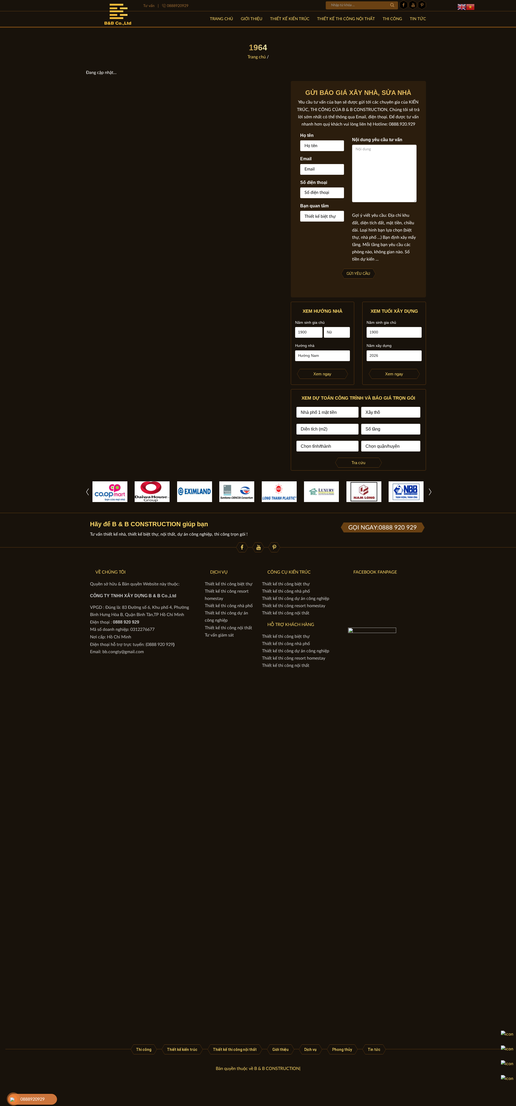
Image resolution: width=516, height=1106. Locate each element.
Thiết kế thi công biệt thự (228, 584)
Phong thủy (342, 1049)
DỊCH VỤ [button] (219, 572)
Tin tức (418, 19)
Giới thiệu (280, 1049)
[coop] (109, 491)
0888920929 (32, 1099)
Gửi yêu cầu (358, 274)
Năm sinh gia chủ (310, 322)
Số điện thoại (313, 182)
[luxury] (321, 491)
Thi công (392, 19)
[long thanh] (279, 491)
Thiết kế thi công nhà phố (229, 606)
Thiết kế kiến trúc (289, 19)
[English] (461, 7)
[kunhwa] (236, 491)
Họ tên (307, 135)
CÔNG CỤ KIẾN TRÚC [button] (289, 572)
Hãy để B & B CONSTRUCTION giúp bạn (149, 524)
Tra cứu (358, 462)
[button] (430, 491)
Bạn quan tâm (314, 206)
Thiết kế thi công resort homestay (293, 606)
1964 (258, 47)
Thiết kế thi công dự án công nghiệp (295, 598)
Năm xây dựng (379, 345)
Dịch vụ (310, 1049)
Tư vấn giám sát (219, 635)
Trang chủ (221, 19)
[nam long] (363, 491)
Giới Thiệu (251, 19)
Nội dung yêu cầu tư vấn (377, 139)
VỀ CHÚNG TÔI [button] (110, 572)
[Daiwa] (152, 491)
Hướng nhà (304, 345)
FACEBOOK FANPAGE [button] (375, 572)
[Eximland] (194, 491)
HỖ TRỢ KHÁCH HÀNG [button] (290, 625)
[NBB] (406, 491)
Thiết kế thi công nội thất (346, 19)
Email (305, 159)
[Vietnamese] (470, 7)
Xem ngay (322, 374)
